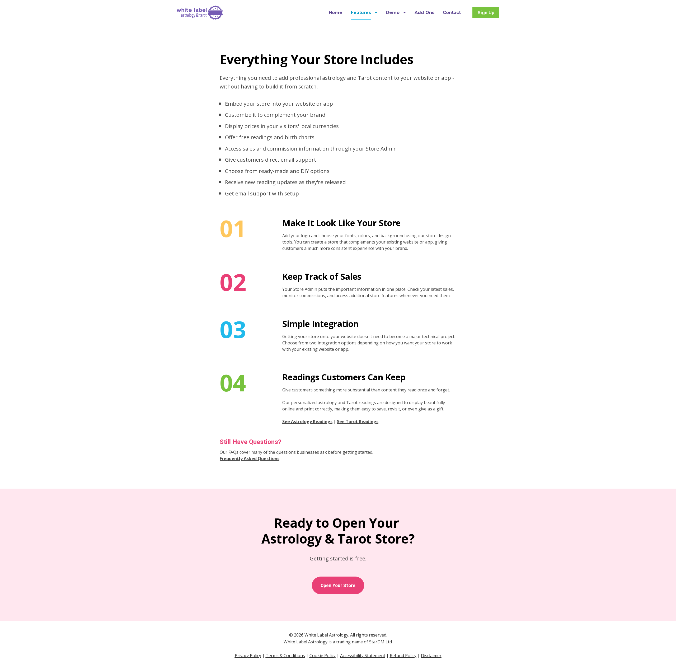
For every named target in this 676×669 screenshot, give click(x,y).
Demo (393, 12)
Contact (452, 12)
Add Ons (424, 12)
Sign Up (485, 12)
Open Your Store (338, 585)
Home (335, 12)
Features (361, 12)
